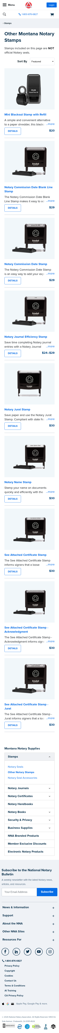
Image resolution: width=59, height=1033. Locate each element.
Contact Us (10, 980)
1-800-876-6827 (30, 14)
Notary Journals (18, 788)
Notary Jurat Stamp (17, 409)
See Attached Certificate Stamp (25, 555)
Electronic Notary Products (25, 851)
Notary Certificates (20, 796)
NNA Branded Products (23, 836)
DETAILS (13, 131)
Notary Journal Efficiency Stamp (25, 337)
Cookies (9, 975)
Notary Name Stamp (17, 482)
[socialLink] (6, 953)
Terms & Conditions (15, 985)
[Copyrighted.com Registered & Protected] (9, 1025)
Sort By (22, 61)
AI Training (10, 990)
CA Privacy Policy (14, 995)
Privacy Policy (12, 965)
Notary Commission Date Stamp (25, 264)
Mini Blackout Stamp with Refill (25, 114)
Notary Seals (15, 766)
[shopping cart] (48, 14)
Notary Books (17, 812)
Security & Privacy (20, 820)
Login (51, 5)
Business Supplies (20, 828)
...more (50, 124)
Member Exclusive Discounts (27, 843)
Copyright (10, 970)
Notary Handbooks (20, 804)
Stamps (7, 23)
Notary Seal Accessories (22, 778)
